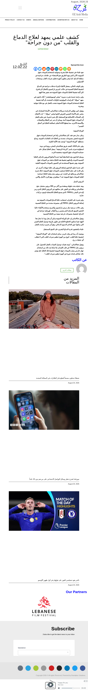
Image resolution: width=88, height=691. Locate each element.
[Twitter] (40, 69)
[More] (69, 69)
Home (81, 20)
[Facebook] (35, 69)
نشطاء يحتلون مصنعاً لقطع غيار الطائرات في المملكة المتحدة (57, 378)
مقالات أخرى (67, 270)
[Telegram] (28, 668)
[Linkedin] (48, 69)
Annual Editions (38, 20)
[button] (20, 8)
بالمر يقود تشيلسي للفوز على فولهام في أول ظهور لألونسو (58, 580)
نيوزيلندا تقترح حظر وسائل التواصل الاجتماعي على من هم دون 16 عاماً (54, 479)
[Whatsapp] (65, 69)
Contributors (50, 20)
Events (28, 20)
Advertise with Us (63, 20)
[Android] (36, 668)
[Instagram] (59, 668)
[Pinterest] (52, 69)
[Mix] (61, 69)
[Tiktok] (20, 668)
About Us (74, 20)
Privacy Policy (10, 20)
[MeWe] (56, 69)
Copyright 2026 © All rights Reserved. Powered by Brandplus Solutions (60, 675)
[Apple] (43, 668)
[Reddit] (44, 69)
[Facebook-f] (82, 668)
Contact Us (20, 20)
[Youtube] (51, 668)
